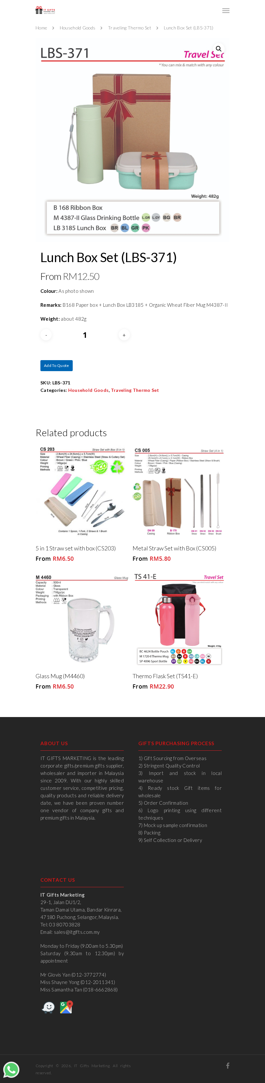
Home (41, 27)
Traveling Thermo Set (129, 27)
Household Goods (78, 27)
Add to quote (56, 365)
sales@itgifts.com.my (77, 932)
